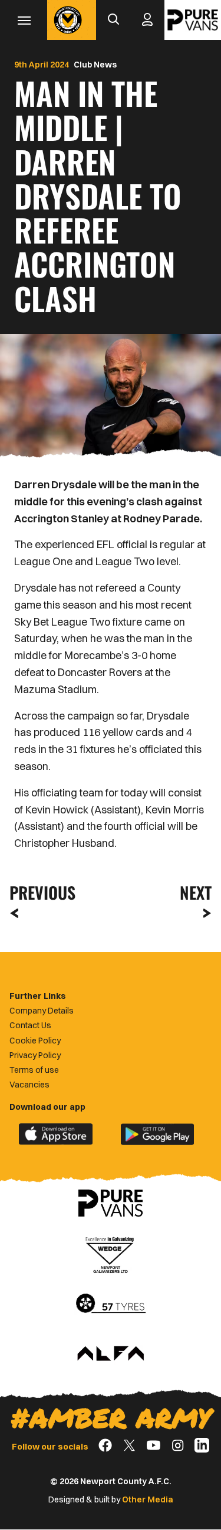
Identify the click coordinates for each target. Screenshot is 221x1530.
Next (196, 892)
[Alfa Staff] (110, 1354)
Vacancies (29, 1084)
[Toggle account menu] (147, 20)
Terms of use (34, 1070)
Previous (38, 892)
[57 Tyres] (110, 1304)
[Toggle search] (113, 20)
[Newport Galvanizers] (110, 1253)
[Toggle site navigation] (23, 20)
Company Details (41, 1010)
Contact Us (30, 1025)
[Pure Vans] (192, 20)
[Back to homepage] (68, 20)
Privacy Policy (35, 1055)
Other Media (147, 1499)
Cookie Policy (35, 1040)
